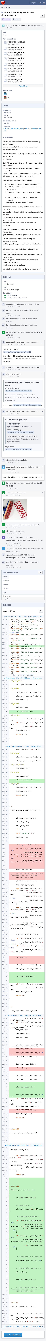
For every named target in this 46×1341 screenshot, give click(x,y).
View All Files (23, 86)
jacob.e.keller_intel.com (24, 25)
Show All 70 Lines (23, 1015)
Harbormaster (11, 332)
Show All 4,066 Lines (23, 678)
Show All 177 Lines (23, 747)
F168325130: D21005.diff (16, 42)
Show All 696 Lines (24, 616)
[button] (44, 2)
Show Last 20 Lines (36, 1326)
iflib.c (9, 599)
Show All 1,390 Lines (22, 1326)
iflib (7, 123)
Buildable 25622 (12, 295)
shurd (8, 112)
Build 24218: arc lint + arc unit (16, 298)
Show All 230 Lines (23, 1145)
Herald (8, 310)
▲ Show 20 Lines (9, 678)
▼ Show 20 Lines (36, 616)
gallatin (9, 117)
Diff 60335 (11, 470)
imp (8, 98)
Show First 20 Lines (10, 616)
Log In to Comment (13, 1335)
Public (17, 19)
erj (7, 115)
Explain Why (16, 543)
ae (8, 94)
